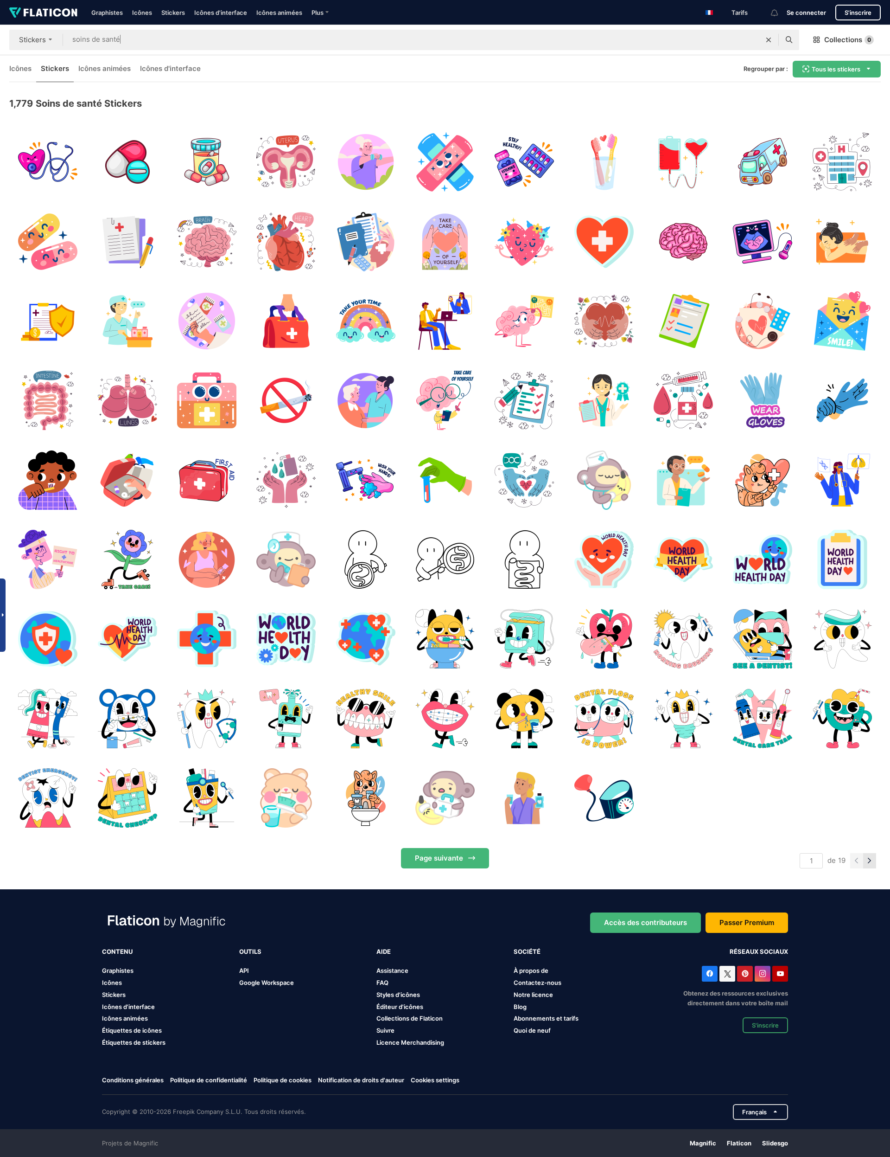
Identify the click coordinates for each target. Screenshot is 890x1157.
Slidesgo (775, 1143)
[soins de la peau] (207, 559)
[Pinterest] (745, 974)
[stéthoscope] (48, 162)
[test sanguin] (445, 480)
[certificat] (604, 400)
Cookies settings (435, 1080)
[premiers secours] (207, 480)
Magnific (703, 1143)
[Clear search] (768, 40)
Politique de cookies (283, 1080)
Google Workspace (266, 982)
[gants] (842, 400)
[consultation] (445, 321)
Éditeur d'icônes (399, 1006)
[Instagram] (762, 974)
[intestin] (48, 400)
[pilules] (48, 241)
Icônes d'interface (220, 12)
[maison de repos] (365, 162)
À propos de (531, 970)
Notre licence (533, 994)
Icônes (142, 12)
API (244, 970)
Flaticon (739, 1143)
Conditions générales (133, 1080)
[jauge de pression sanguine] (604, 798)
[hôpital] (842, 162)
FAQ (382, 982)
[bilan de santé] (286, 559)
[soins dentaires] (445, 639)
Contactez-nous (537, 982)
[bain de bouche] (365, 798)
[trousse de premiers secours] (286, 321)
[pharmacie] (207, 321)
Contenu (117, 951)
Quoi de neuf (532, 1030)
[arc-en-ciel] (365, 321)
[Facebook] (710, 974)
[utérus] (286, 162)
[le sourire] (842, 321)
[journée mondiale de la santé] (604, 559)
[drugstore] (127, 321)
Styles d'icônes (398, 994)
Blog (520, 1006)
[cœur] (286, 241)
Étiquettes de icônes (132, 1030)
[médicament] (683, 400)
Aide (383, 951)
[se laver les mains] (286, 480)
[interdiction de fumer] (286, 400)
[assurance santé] (48, 321)
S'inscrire (858, 12)
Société (527, 951)
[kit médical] (207, 400)
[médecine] (127, 162)
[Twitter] (727, 974)
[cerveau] (207, 241)
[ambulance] (763, 162)
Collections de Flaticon (409, 1018)
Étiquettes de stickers (133, 1042)
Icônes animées (279, 12)
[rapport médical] (127, 241)
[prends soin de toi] (127, 559)
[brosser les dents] (48, 480)
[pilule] (207, 162)
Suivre (385, 1030)
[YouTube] (780, 974)
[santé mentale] (365, 241)
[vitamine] (524, 162)
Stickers (173, 12)
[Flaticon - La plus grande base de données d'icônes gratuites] (43, 12)
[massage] (842, 241)
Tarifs (739, 12)
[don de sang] (683, 162)
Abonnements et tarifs (546, 1018)
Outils (250, 951)
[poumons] (127, 400)
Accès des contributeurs (645, 922)
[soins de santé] (524, 480)
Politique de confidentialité (208, 1080)
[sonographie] (763, 241)
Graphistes (107, 12)
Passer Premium (746, 922)
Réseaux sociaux (759, 951)
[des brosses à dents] (604, 162)
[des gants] (763, 400)
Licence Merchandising (410, 1042)
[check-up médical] (763, 321)
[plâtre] (445, 162)
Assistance (392, 970)
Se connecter (806, 12)
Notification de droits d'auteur (361, 1080)
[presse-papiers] (524, 400)
